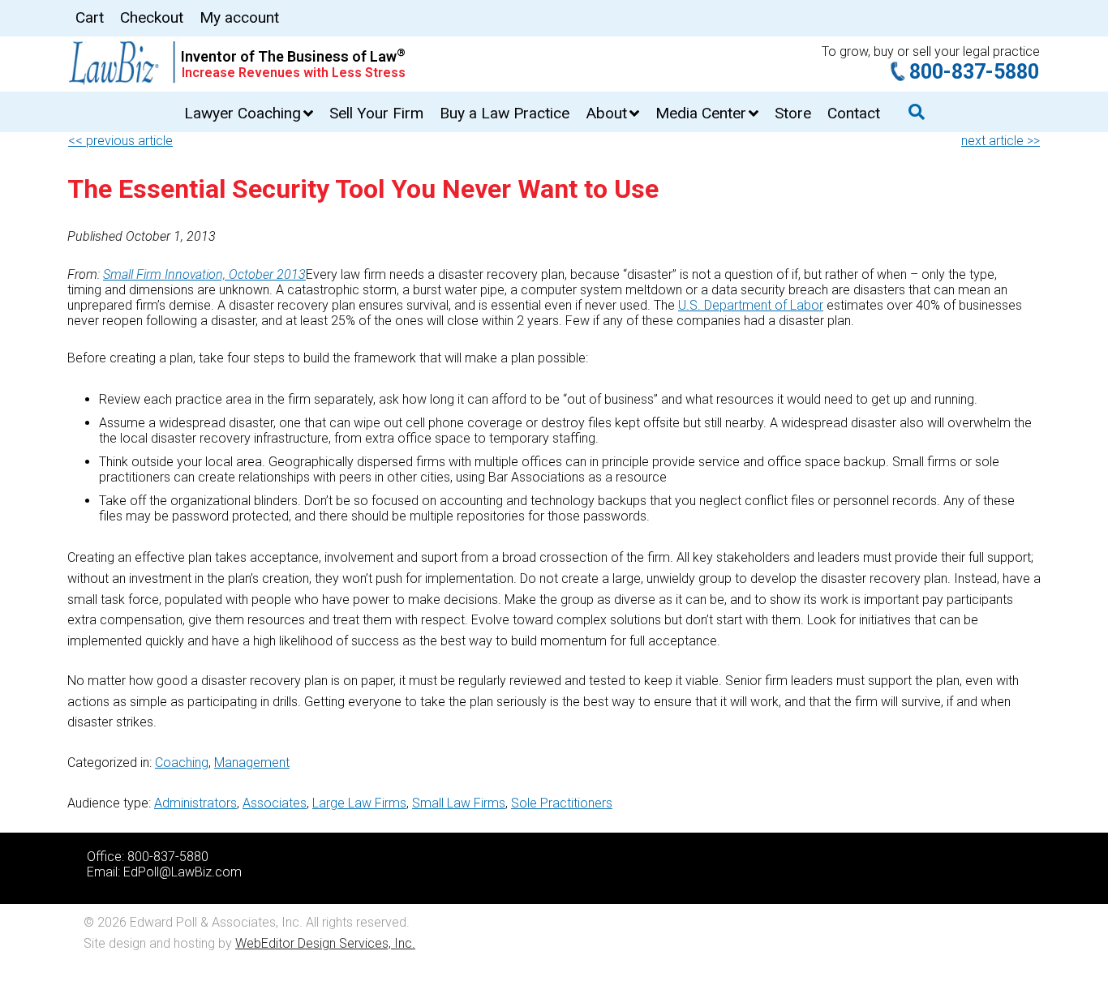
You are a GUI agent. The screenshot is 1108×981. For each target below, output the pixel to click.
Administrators (195, 803)
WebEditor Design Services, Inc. (325, 943)
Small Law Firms (458, 803)
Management (252, 762)
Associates (275, 803)
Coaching (181, 762)
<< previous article (120, 140)
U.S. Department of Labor (750, 305)
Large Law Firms (359, 803)
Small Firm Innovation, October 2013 (204, 274)
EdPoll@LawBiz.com (182, 872)
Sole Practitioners (561, 803)
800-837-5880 (974, 72)
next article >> (1000, 140)
